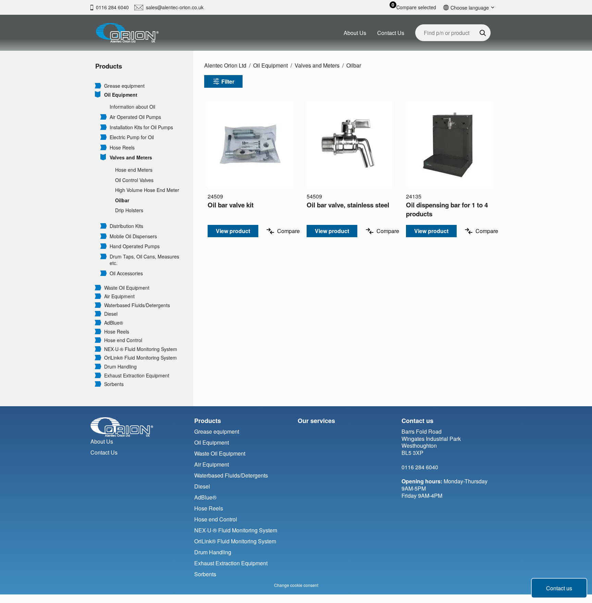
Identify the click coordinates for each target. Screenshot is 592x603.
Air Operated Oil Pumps (135, 117)
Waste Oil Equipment (126, 288)
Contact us (559, 588)
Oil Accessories (126, 273)
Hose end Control (123, 340)
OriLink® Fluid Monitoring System (140, 357)
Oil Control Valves (134, 180)
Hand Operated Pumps (135, 246)
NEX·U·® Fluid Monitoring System (140, 349)
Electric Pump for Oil (132, 137)
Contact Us (390, 33)
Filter (227, 81)
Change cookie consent (296, 585)
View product (233, 231)
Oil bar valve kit (231, 204)
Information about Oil (132, 107)
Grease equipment (124, 86)
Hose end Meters (133, 170)
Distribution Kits (126, 226)
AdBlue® (113, 322)
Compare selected (416, 7)
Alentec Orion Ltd (225, 65)
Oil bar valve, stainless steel (348, 204)
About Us (355, 33)
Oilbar (122, 200)
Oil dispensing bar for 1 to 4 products (447, 209)
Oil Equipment (120, 95)
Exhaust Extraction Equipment (136, 375)
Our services (316, 420)
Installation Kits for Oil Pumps (141, 127)
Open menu (98, 85)
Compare (288, 231)
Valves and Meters (131, 157)
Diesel (111, 314)
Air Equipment (119, 296)
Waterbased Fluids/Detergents (137, 305)
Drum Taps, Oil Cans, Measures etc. (144, 260)
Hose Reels (122, 147)
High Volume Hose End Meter (147, 190)
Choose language (470, 7)
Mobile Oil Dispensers (133, 236)
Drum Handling (120, 366)
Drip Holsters (129, 210)
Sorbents (114, 384)
